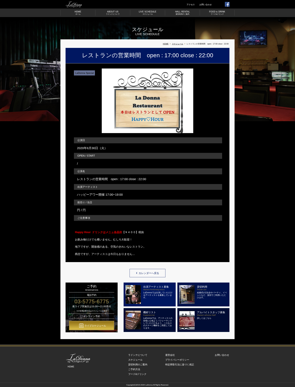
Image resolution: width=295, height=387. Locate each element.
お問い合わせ (205, 4)
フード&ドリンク (137, 374)
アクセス (191, 4)
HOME (78, 12)
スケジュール (177, 44)
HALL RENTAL (182, 12)
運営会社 (170, 355)
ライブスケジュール (95, 325)
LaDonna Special (84, 73)
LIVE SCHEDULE (147, 12)
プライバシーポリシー (177, 359)
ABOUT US (113, 12)
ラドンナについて (137, 355)
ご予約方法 (134, 369)
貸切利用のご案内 (137, 364)
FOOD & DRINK (217, 12)
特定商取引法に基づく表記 (179, 364)
